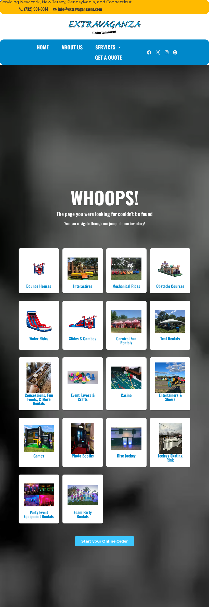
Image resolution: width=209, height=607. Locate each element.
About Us (72, 47)
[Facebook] (149, 52)
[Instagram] (166, 52)
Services (105, 47)
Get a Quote (108, 57)
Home (43, 47)
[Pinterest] (175, 52)
